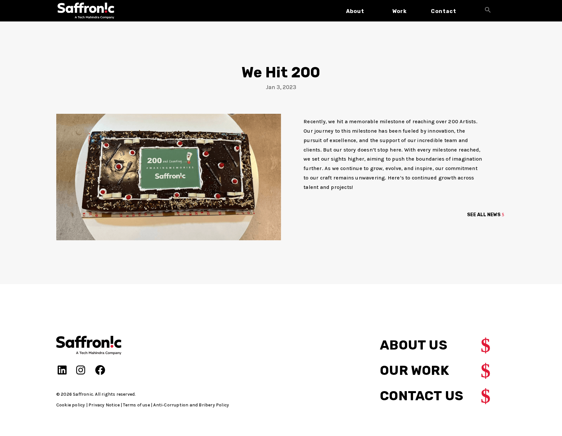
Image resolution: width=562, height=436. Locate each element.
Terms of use (136, 405)
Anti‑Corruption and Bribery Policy (191, 405)
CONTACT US (421, 395)
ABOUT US (413, 345)
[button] (488, 10)
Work (399, 11)
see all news (484, 215)
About (355, 11)
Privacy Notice (104, 405)
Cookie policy (70, 405)
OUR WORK (414, 370)
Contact (443, 11)
